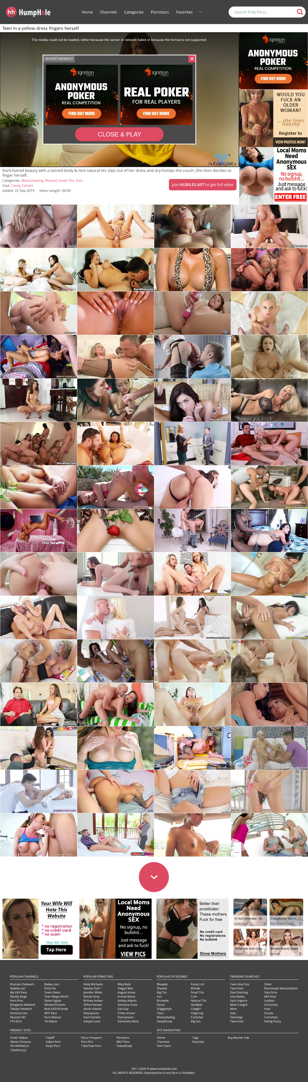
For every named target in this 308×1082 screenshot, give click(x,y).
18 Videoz (50, 1021)
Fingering (197, 1013)
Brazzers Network (22, 984)
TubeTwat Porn (91, 1046)
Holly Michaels (93, 984)
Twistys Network (21, 1009)
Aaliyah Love (91, 1021)
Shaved (51, 180)
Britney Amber (93, 1000)
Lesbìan (269, 1000)
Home (87, 12)
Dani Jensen (126, 1017)
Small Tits (66, 180)
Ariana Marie (126, 996)
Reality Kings (18, 996)
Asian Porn (53, 1046)
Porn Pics (87, 1042)
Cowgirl (196, 1009)
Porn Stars (164, 1046)
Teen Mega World (56, 996)
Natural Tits (198, 1000)
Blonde (195, 988)
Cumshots (271, 1017)
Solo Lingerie (238, 1000)
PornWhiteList (19, 1046)
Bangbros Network (22, 1005)
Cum (194, 996)
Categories (134, 12)
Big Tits (162, 992)
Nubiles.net (17, 988)
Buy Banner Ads (238, 1038)
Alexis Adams (92, 1009)
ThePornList (18, 1050)
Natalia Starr (92, 988)
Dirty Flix (50, 988)
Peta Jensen (91, 1013)
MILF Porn (123, 1042)
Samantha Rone (128, 1021)
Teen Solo (236, 988)
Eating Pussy (272, 1021)
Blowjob (162, 984)
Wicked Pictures (54, 1005)
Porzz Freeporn (91, 1038)
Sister (268, 984)
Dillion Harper (92, 1005)
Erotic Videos (19, 1038)
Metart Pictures (20, 1042)
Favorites (184, 12)
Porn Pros (16, 1000)
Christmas (271, 1005)
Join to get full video (202, 184)
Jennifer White (92, 992)
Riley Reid (124, 984)
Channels (108, 12)
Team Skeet (52, 992)
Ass (159, 996)
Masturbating (32, 180)
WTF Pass (50, 1013)
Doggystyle (164, 1009)
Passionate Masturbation (281, 988)
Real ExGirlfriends (56, 1009)
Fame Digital (52, 1000)
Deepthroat (164, 1021)
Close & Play (119, 134)
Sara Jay (123, 1009)
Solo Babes (237, 996)
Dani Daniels (92, 1017)
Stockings (236, 1017)
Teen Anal (237, 1021)
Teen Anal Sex (239, 984)
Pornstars (160, 12)
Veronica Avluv (127, 1005)
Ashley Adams (127, 1000)
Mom (233, 1009)
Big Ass (196, 1021)
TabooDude (124, 1046)
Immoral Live (18, 1013)
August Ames (126, 992)
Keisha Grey (91, 996)
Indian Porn (53, 1042)
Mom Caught (238, 1005)
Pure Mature (52, 1017)
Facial (161, 1005)
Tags (195, 1038)
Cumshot (197, 1017)
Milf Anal (270, 996)
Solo (79, 180)
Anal (267, 1009)
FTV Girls (16, 1021)
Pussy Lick (197, 984)
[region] (119, 99)
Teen (160, 1013)
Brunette (163, 1000)
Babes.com (51, 984)
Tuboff (50, 1038)
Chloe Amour (126, 1013)
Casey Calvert (22, 185)
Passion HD (18, 1017)
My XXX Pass (18, 992)
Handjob (196, 1005)
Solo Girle (270, 992)
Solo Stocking (239, 992)
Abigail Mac (125, 988)
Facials (268, 1013)
